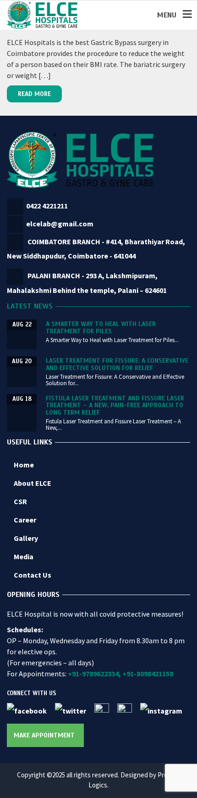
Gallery (26, 538)
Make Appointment (44, 735)
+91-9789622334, (94, 673)
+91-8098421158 (147, 673)
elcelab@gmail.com (59, 223)
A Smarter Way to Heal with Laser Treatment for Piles (101, 327)
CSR (20, 501)
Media (23, 556)
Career (25, 519)
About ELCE (32, 483)
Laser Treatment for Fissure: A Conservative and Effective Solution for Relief (117, 364)
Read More (34, 94)
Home (24, 464)
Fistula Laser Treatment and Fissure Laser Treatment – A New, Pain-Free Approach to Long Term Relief (115, 405)
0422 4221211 (47, 205)
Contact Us (32, 574)
